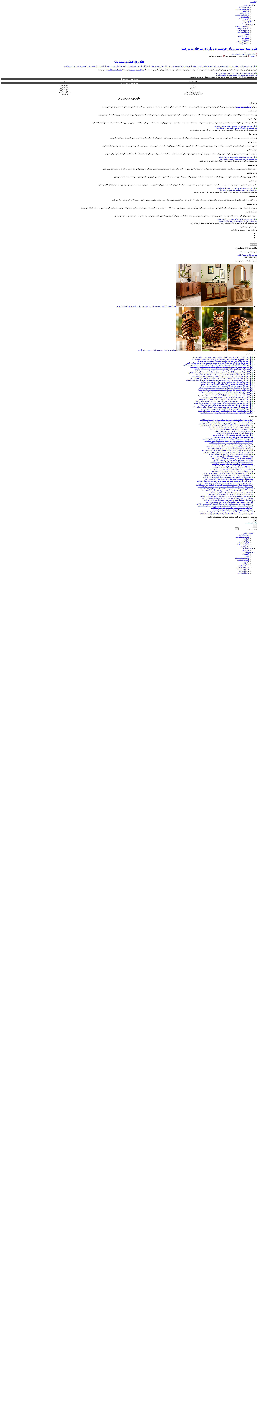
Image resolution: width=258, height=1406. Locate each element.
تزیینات (246, 34)
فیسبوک (244, 255)
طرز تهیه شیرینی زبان (129, 61)
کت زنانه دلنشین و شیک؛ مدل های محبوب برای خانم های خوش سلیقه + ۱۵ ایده (226, 513)
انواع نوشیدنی (244, 13)
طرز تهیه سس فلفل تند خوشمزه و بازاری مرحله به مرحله (234, 437)
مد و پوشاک (249, 24)
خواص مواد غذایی (243, 19)
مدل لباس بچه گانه (243, 41)
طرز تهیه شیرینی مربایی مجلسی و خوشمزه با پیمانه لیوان (238, 190)
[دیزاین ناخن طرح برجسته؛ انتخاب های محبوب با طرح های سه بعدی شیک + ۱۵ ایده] (225, 481)
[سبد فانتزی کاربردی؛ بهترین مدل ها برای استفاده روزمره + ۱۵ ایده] (230, 492)
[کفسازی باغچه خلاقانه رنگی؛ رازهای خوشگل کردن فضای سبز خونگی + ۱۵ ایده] (226, 423)
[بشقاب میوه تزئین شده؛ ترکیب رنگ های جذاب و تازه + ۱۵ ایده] (232, 469)
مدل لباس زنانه (244, 43)
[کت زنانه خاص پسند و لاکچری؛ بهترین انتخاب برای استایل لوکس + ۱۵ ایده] (228, 439)
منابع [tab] (246, 257)
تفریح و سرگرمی (247, 20)
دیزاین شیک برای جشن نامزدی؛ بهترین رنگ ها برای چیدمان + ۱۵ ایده (230, 448)
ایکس (239, 255)
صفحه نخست (250, 54)
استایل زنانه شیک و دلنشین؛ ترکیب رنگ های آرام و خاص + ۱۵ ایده (231, 456)
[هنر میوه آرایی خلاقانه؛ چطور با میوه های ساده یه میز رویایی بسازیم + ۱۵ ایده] (226, 420)
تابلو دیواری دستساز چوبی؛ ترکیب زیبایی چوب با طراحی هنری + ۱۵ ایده (229, 502)
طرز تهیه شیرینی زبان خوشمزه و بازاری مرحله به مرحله (219, 48)
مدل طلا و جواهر (243, 36)
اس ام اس (245, 22)
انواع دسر (246, 11)
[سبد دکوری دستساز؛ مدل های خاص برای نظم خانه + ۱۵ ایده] (232, 466)
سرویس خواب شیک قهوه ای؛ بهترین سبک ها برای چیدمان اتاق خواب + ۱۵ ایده (227, 498)
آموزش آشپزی (244, 7)
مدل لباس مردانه (243, 32)
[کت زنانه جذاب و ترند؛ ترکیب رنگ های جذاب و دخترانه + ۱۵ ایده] (231, 443)
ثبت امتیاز (253, 244)
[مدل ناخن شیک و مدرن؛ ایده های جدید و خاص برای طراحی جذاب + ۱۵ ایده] (227, 450)
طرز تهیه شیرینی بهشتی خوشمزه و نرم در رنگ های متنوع (238, 221)
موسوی (252, 56)
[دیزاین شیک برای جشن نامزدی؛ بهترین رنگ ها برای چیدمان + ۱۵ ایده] (229, 446)
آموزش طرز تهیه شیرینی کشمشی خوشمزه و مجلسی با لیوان (236, 75)
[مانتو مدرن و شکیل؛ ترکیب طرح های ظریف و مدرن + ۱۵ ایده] (232, 462)
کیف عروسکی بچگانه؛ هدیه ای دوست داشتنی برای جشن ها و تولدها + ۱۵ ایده (227, 490)
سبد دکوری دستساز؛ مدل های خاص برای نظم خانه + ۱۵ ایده (233, 467)
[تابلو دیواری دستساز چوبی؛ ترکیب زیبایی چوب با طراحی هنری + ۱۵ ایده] (228, 500)
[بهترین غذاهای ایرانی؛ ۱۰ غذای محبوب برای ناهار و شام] (234, 431)
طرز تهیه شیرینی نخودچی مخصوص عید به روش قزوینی (238, 159)
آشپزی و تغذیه (248, 5)
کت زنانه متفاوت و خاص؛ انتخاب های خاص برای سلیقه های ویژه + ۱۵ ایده (228, 475)
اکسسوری (245, 38)
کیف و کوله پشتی (243, 28)
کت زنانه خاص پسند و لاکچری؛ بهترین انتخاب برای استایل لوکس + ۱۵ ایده (229, 441)
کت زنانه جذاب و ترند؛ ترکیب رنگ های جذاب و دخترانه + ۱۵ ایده (232, 445)
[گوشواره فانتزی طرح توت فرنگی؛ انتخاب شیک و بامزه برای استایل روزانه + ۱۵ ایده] (224, 485)
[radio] (127, 234)
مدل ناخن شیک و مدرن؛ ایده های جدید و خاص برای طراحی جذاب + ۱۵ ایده (228, 452)
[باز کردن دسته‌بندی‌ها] (255, 520)
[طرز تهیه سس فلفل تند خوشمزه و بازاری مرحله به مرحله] (233, 435)
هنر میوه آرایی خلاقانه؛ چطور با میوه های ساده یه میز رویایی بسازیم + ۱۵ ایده (227, 422)
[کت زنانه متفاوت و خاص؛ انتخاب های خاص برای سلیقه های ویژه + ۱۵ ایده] (228, 473)
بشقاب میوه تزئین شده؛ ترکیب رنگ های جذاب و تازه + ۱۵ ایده (232, 471)
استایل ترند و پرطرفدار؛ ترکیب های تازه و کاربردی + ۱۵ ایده (233, 460)
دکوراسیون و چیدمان (242, 26)
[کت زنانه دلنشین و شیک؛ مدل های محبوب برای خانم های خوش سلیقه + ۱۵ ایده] (226, 511)
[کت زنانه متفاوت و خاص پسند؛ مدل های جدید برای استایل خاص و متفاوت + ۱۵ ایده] (224, 504)
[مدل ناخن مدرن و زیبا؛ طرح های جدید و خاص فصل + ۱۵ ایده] (232, 508)
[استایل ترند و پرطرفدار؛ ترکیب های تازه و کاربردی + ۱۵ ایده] (232, 458)
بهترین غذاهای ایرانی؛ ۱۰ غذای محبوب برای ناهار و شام (235, 433)
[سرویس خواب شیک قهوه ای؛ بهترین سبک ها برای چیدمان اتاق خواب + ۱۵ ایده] (226, 496)
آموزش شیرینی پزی (242, 9)
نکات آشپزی (245, 17)
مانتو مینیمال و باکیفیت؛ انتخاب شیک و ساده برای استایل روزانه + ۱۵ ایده (229, 479)
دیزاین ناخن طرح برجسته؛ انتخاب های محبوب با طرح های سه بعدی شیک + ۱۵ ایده (226, 483)
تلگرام (249, 255)
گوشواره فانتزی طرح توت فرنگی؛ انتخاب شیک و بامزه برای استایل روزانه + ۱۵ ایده (225, 487)
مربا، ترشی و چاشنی (242, 15)
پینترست (254, 255)
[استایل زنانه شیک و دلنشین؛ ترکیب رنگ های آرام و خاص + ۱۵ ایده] (230, 454)
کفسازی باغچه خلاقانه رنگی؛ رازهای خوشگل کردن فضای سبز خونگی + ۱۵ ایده (227, 425)
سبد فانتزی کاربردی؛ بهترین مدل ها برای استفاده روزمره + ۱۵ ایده (231, 494)
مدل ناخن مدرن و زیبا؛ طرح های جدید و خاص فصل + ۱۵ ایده (233, 510)
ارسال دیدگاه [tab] (252, 257)
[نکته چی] (253, 2)
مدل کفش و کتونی (243, 30)
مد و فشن (245, 40)
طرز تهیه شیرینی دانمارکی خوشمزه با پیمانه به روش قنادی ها (236, 128)
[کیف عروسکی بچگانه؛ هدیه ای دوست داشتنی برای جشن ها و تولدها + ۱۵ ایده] (226, 489)
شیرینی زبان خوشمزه (243, 107)
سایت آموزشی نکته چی (114, 70)
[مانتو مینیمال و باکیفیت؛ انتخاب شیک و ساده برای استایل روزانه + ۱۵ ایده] (228, 477)
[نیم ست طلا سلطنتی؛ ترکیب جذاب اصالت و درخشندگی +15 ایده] (231, 427)
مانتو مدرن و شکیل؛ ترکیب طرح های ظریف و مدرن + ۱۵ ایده (232, 464)
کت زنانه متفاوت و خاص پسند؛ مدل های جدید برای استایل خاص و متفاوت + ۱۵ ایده (225, 506)
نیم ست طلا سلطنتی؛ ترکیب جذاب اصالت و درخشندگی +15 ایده (231, 429)
